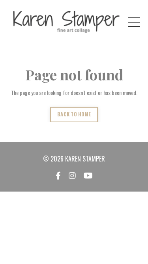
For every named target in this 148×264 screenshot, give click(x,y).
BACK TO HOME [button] (74, 114)
